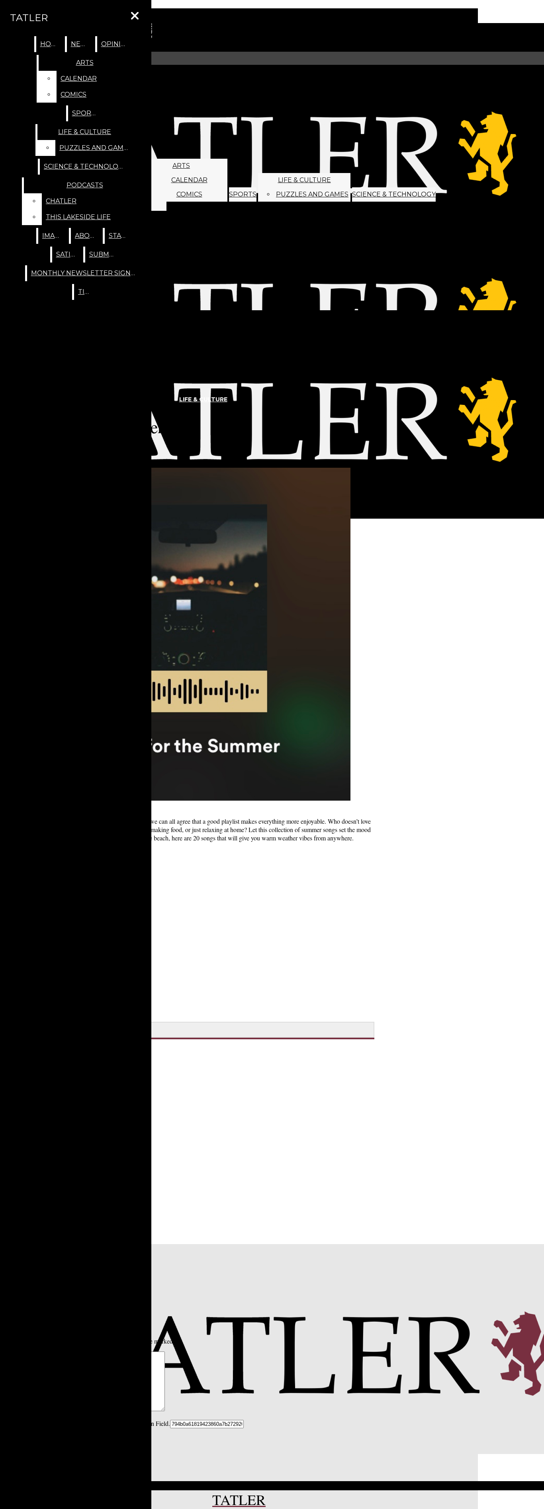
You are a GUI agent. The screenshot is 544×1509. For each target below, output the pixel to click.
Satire (68, 254)
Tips (85, 292)
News (81, 44)
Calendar (189, 180)
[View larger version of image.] (183, 635)
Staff (119, 235)
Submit (102, 254)
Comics (189, 194)
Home (50, 44)
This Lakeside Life (78, 217)
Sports (242, 194)
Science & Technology (394, 194)
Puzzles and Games (312, 194)
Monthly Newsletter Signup (86, 273)
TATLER (29, 17)
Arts (181, 165)
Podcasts (85, 185)
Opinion (116, 44)
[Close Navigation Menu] (134, 16)
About (87, 235)
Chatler (61, 201)
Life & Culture (304, 180)
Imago (53, 235)
